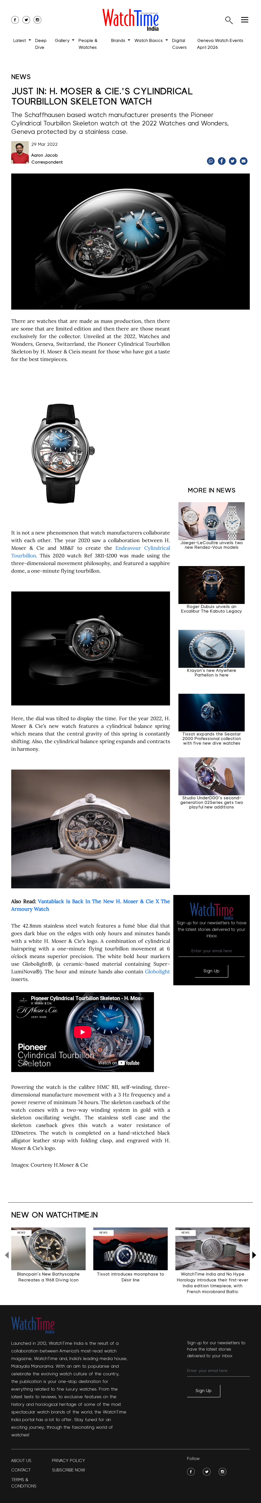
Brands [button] (119, 40)
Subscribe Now (68, 1470)
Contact (21, 1470)
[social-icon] (15, 20)
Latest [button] (20, 40)
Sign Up (211, 971)
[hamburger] (245, 19)
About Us (21, 1460)
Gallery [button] (63, 40)
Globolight (157, 971)
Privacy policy (68, 1460)
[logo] (130, 20)
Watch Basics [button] (149, 40)
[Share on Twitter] (233, 161)
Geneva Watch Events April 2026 (220, 44)
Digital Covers (179, 44)
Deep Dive (41, 44)
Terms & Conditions (23, 1483)
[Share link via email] (244, 161)
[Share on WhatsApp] (211, 161)
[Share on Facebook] (222, 161)
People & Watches (88, 44)
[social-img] (191, 1472)
